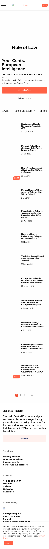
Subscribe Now (24, 90)
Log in (45, 5)
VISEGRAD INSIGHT (13, 411)
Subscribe (24, 438)
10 (32, 395)
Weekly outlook (11, 457)
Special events (11, 462)
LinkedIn (8, 489)
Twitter (7, 486)
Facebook (8, 492)
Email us (7, 484)
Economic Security (25, 111)
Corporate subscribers (15, 465)
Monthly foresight (13, 459)
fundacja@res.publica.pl (16, 522)
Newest (6, 111)
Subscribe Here (24, 98)
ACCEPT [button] (8, 543)
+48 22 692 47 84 (12, 481)
